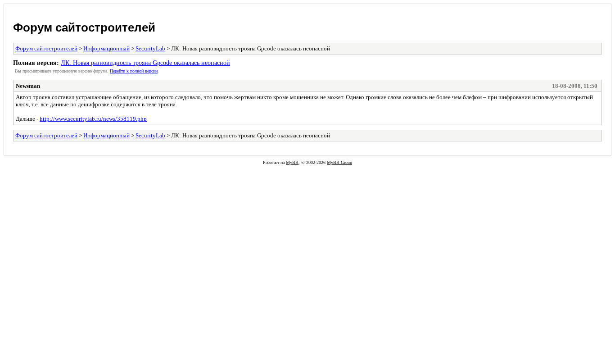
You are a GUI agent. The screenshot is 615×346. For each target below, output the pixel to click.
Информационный (106, 48)
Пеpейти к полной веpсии (134, 70)
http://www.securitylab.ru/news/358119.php (93, 118)
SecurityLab (150, 48)
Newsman (28, 85)
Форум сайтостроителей (84, 27)
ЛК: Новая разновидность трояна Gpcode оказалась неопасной (145, 62)
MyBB (292, 162)
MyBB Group (339, 162)
